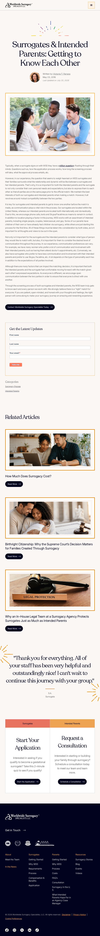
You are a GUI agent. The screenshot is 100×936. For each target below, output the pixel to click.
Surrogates (34, 854)
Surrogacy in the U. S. (61, 888)
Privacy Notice (79, 914)
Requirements (35, 868)
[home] (45, 5)
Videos (79, 873)
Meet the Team (12, 859)
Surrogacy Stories (84, 859)
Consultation (58, 882)
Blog (78, 864)
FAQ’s (55, 878)
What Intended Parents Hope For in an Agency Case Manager (61, 899)
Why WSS (33, 864)
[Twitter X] (22, 930)
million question (66, 165)
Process (32, 873)
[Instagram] (14, 930)
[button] (91, 5)
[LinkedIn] (29, 930)
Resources (81, 854)
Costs (55, 873)
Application (34, 885)
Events (79, 868)
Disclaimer (66, 914)
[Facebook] (7, 930)
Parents (55, 854)
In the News (10, 866)
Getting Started (36, 859)
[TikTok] (37, 930)
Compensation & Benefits (36, 879)
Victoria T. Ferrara (61, 74)
